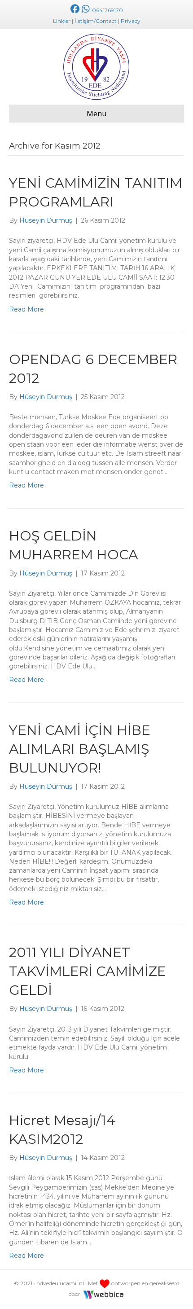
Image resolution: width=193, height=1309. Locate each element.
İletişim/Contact (96, 21)
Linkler (61, 21)
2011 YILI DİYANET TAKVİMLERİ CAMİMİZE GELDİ (87, 971)
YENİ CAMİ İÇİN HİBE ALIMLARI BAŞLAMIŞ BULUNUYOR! (79, 749)
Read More (26, 309)
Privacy (130, 21)
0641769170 (107, 10)
